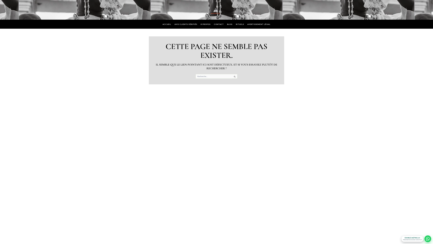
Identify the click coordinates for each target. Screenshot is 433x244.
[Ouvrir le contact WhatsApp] (427, 238)
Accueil (167, 24)
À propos (206, 24)
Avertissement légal (259, 24)
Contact (219, 24)
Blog (230, 24)
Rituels (240, 24)
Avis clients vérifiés (186, 24)
